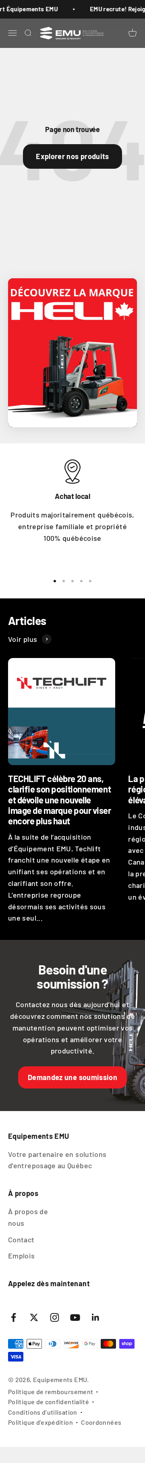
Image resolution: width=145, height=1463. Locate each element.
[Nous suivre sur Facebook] (13, 1317)
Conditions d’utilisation (42, 1412)
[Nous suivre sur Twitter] (34, 1317)
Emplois (21, 1255)
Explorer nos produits (72, 156)
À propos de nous (28, 1217)
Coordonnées (101, 1422)
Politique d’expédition (40, 1422)
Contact (21, 1239)
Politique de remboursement (50, 1391)
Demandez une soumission (72, 1077)
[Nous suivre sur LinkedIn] (95, 1317)
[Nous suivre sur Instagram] (54, 1317)
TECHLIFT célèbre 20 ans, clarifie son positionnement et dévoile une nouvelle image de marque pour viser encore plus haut (59, 799)
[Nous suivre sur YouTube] (75, 1317)
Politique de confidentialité (48, 1401)
